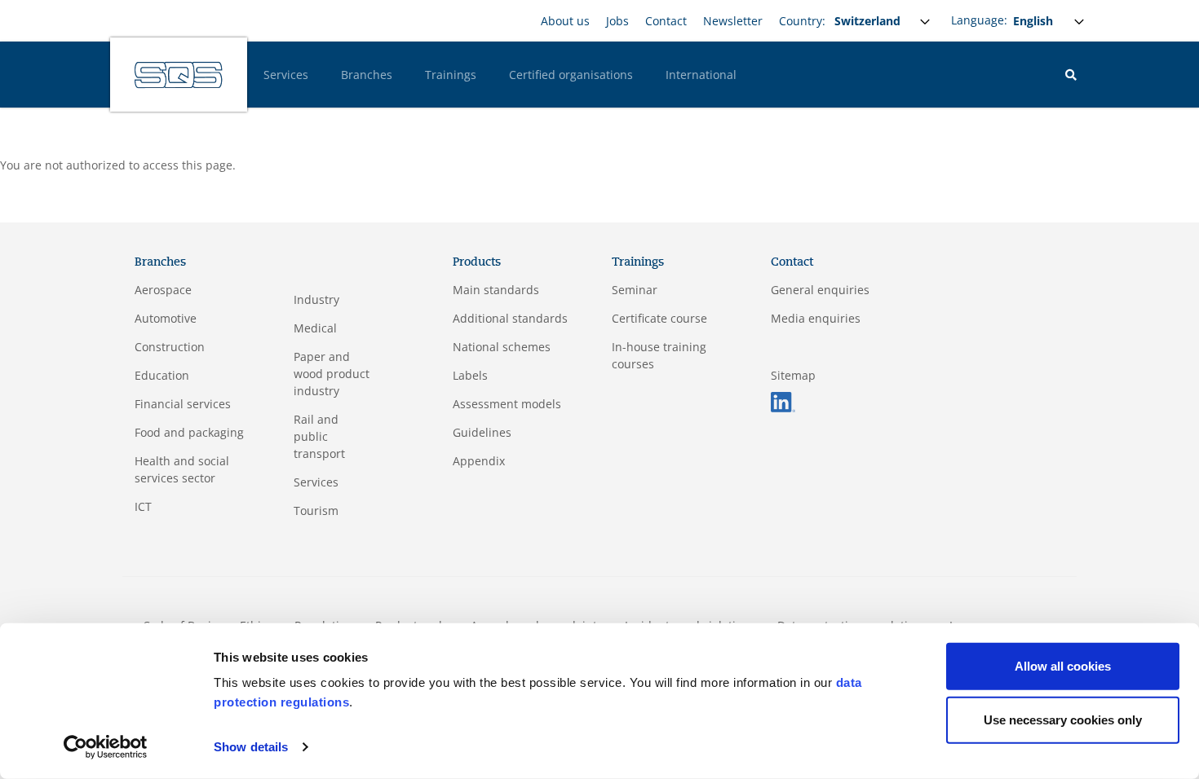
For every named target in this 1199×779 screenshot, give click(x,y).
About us (565, 21)
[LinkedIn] (783, 400)
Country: (802, 21)
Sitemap (793, 375)
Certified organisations (571, 74)
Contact (666, 21)
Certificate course (659, 318)
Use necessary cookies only (1063, 719)
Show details (251, 747)
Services (285, 74)
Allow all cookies (1063, 666)
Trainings (450, 74)
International (701, 74)
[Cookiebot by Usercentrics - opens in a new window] (105, 747)
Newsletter (733, 21)
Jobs (617, 21)
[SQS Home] (179, 75)
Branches (366, 74)
